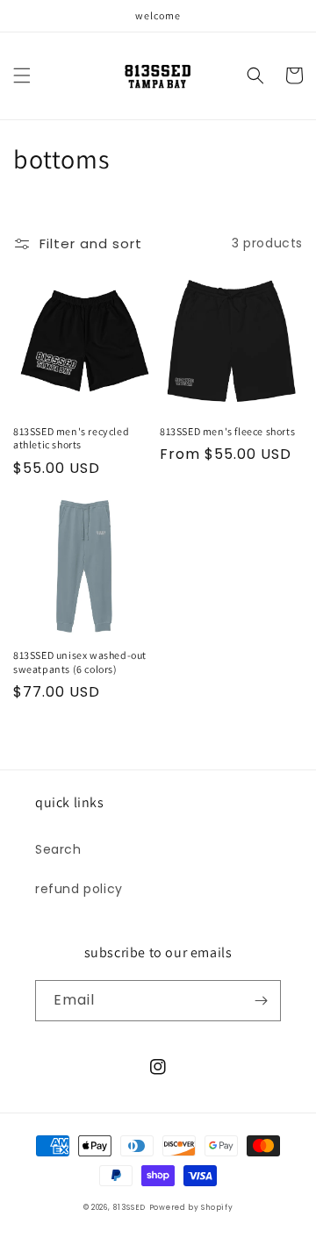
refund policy (79, 889)
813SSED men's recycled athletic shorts (71, 438)
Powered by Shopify (191, 1207)
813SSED (129, 1207)
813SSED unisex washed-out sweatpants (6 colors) (80, 662)
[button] (22, 75)
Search (58, 849)
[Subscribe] (260, 1000)
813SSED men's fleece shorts (227, 431)
